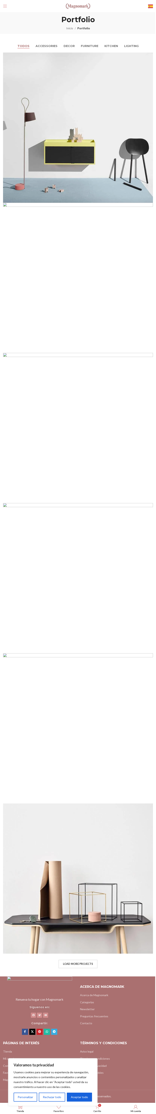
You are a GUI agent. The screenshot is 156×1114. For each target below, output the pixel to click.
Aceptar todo (79, 1097)
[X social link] (32, 1032)
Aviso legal (86, 1051)
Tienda (7, 1051)
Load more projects (78, 963)
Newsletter (87, 1009)
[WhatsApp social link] (47, 1032)
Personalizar (25, 1097)
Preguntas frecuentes (94, 1016)
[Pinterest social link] (40, 1032)
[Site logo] (78, 6)
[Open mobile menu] (5, 6)
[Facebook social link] (25, 1032)
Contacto (86, 1023)
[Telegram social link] (54, 1032)
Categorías (87, 1002)
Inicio (69, 28)
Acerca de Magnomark (94, 995)
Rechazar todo (52, 1097)
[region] (53, 1082)
